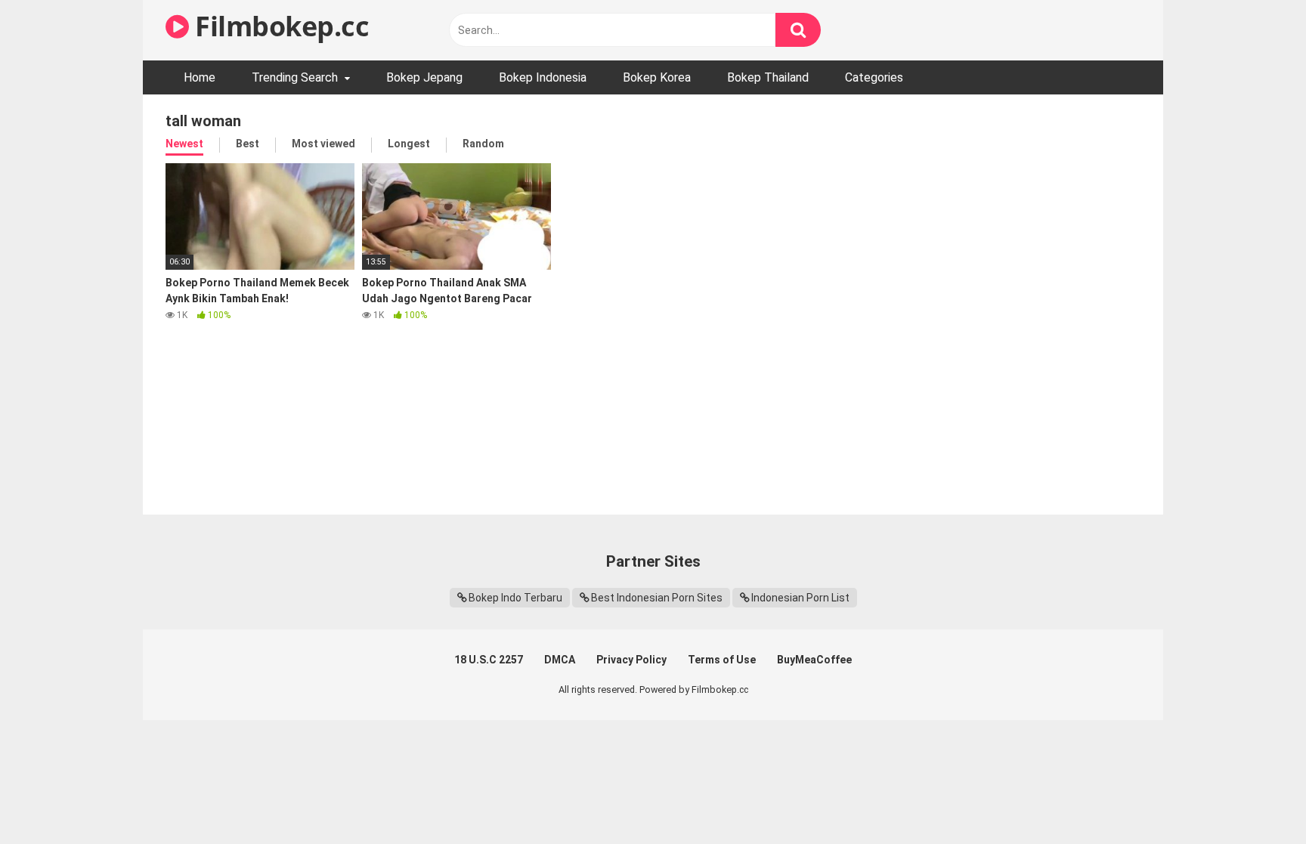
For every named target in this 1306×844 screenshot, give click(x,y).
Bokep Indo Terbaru (515, 598)
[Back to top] (1255, 798)
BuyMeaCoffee (814, 660)
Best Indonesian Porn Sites (657, 598)
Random (483, 144)
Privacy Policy (631, 660)
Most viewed (323, 144)
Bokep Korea (657, 77)
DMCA (559, 660)
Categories (874, 77)
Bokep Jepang (424, 77)
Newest (184, 144)
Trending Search (295, 77)
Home (199, 77)
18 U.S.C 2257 (488, 660)
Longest (409, 144)
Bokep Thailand (768, 77)
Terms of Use (722, 660)
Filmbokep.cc (279, 26)
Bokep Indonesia (542, 77)
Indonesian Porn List (800, 598)
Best (247, 144)
